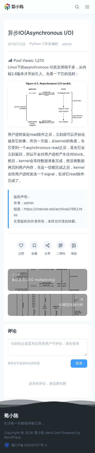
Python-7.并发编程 (43, 44)
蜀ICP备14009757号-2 (29, 445)
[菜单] (87, 7)
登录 (79, 363)
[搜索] (77, 6)
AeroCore (52, 433)
